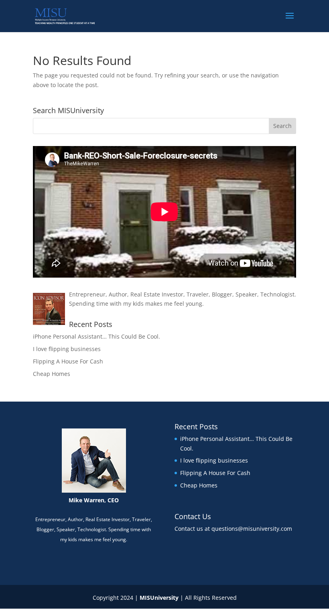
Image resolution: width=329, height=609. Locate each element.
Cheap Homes (51, 374)
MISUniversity (159, 597)
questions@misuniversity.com (251, 528)
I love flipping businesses (67, 349)
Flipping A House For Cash (68, 361)
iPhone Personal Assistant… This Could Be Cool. (96, 336)
